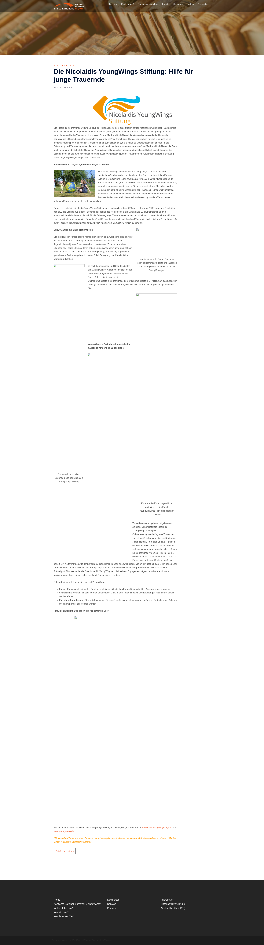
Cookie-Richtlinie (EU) (173, 908)
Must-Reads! (127, 4)
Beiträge (113, 4)
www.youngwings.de (64, 831)
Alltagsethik (64, 66)
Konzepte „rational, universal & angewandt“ (77, 904)
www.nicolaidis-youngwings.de (157, 827)
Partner (190, 4)
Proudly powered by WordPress (67, 940)
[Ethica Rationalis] (64, 6)
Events (165, 4)
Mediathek (178, 4)
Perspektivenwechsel (148, 4)
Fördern (111, 908)
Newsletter (203, 4)
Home (57, 899)
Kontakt (111, 904)
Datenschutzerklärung (173, 904)
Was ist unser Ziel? (64, 916)
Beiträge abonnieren (65, 851)
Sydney (96, 940)
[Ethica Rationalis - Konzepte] (80, 6)
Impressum (167, 899)
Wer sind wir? (61, 912)
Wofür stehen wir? (64, 908)
